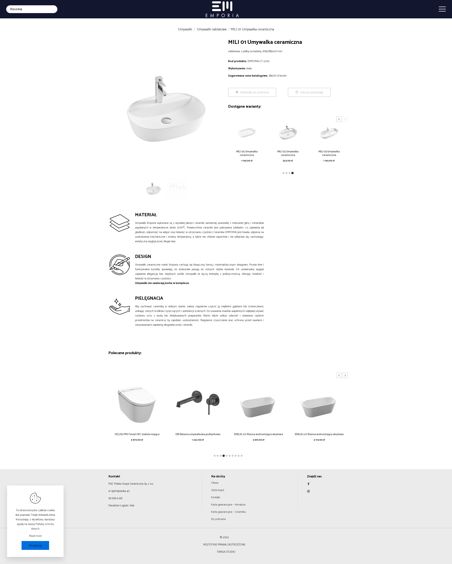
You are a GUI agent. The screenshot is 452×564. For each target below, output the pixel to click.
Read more (35, 536)
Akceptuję (35, 545)
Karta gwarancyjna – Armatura (228, 505)
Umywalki (185, 29)
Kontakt (215, 498)
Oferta (214, 483)
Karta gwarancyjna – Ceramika (228, 512)
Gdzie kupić (217, 491)
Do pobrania (218, 520)
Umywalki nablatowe (212, 29)
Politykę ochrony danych (42, 526)
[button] (345, 119)
